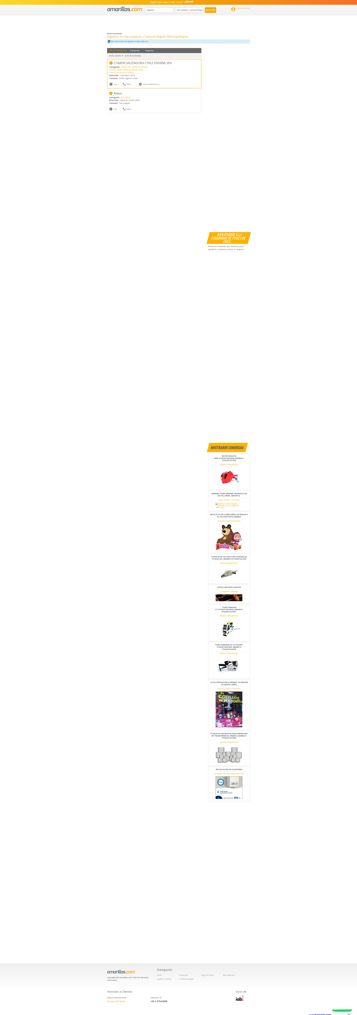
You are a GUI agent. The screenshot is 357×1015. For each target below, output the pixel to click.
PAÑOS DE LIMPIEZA (130, 67)
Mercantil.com (229, 975)
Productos (183, 975)
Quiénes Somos (164, 979)
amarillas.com (124, 9)
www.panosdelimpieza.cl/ (151, 84)
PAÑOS (144, 67)
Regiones (149, 50)
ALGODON (125, 97)
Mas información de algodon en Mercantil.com (129, 41)
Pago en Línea (207, 975)
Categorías (135, 50)
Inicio (159, 975)
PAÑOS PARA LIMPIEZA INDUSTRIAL (126, 69)
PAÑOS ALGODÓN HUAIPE (121, 72)
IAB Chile (239, 998)
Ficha (115, 84)
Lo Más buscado (186, 979)
